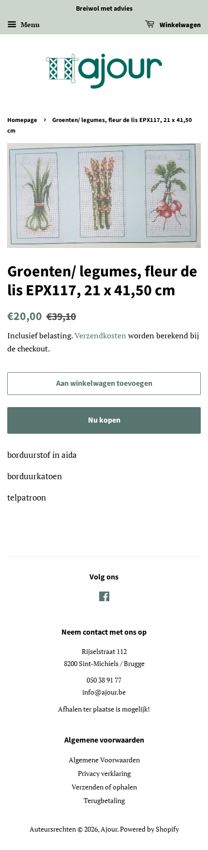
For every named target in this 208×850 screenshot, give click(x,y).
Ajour (109, 829)
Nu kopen (104, 420)
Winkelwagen (179, 25)
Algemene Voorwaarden (104, 759)
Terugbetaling (104, 800)
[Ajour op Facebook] (104, 598)
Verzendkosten (100, 335)
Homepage (22, 120)
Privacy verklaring (104, 773)
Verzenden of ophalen (104, 786)
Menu (29, 24)
